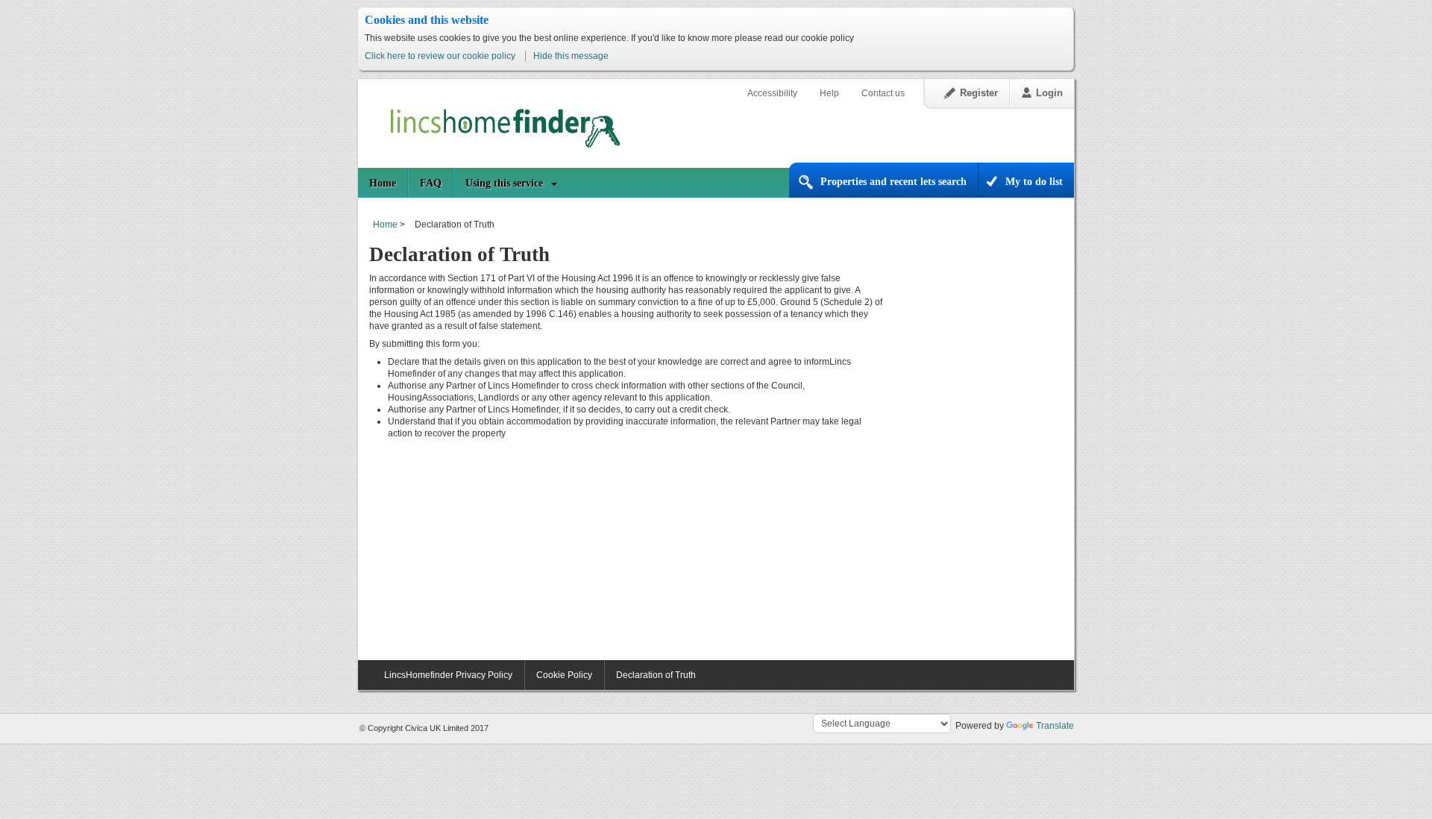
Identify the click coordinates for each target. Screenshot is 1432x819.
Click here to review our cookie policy (441, 56)
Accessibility (772, 93)
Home (382, 183)
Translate (1055, 726)
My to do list (1034, 181)
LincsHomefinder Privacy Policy (448, 675)
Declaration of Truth (656, 675)
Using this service (504, 183)
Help (829, 93)
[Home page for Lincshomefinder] (496, 125)
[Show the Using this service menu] (559, 183)
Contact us (883, 93)
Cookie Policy (564, 675)
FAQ (431, 183)
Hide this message (571, 56)
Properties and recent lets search (893, 181)
